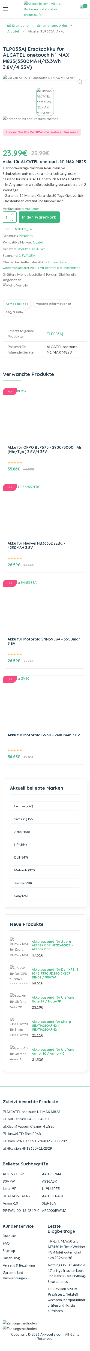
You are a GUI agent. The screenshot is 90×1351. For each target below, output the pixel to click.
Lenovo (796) (23, 806)
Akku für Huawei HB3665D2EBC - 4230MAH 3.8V (36, 545)
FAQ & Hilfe (14, 312)
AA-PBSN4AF (52, 1174)
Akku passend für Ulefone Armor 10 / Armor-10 (53, 1052)
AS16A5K (49, 1181)
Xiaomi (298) (23, 883)
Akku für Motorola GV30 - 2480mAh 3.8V (44, 735)
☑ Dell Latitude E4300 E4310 (26, 1119)
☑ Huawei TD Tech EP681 (23, 1134)
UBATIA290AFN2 (16, 1196)
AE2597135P (13, 1174)
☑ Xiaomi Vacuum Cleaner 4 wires (28, 1126)
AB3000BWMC (54, 1210)
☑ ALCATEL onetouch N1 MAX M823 (31, 1112)
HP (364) (20, 844)
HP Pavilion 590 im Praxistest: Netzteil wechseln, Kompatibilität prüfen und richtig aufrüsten (66, 1300)
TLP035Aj (55, 333)
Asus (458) (22, 832)
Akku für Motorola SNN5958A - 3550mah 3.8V (44, 641)
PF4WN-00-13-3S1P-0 (21, 1210)
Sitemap (9, 1250)
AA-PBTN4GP (53, 1196)
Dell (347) (21, 857)
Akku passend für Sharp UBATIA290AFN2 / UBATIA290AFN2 (51, 1026)
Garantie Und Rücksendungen (15, 1275)
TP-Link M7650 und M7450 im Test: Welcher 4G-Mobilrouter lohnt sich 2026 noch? (66, 1249)
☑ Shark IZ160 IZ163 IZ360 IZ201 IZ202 (35, 1141)
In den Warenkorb (39, 217)
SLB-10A (49, 1203)
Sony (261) (22, 896)
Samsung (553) (25, 819)
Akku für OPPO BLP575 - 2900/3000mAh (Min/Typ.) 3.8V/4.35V (44, 449)
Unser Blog (11, 1258)
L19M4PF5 (51, 1188)
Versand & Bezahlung (19, 1265)
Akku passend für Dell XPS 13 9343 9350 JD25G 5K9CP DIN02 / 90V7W (55, 973)
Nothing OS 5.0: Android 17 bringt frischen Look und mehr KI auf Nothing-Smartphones (67, 1273)
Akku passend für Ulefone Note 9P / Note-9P (53, 999)
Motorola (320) (25, 870)
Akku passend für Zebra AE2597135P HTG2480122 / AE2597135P (52, 945)
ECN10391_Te (21, 229)
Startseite (20, 25)
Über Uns (10, 1236)
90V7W (9, 1181)
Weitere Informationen (53, 303)
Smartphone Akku (52, 25)
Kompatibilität (17, 303)
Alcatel (13, 31)
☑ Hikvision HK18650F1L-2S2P (27, 1148)
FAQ (6, 1243)
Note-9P (9, 1188)
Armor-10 (10, 1203)
